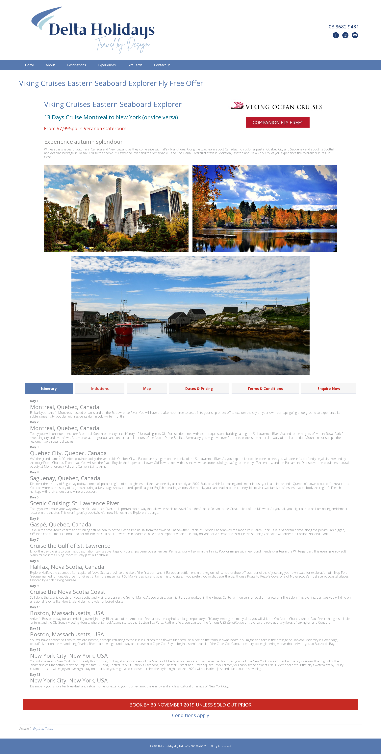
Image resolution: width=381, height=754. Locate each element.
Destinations (76, 65)
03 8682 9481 (344, 26)
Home (29, 65)
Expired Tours (43, 728)
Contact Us (162, 65)
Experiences (107, 65)
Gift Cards (135, 65)
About (50, 65)
